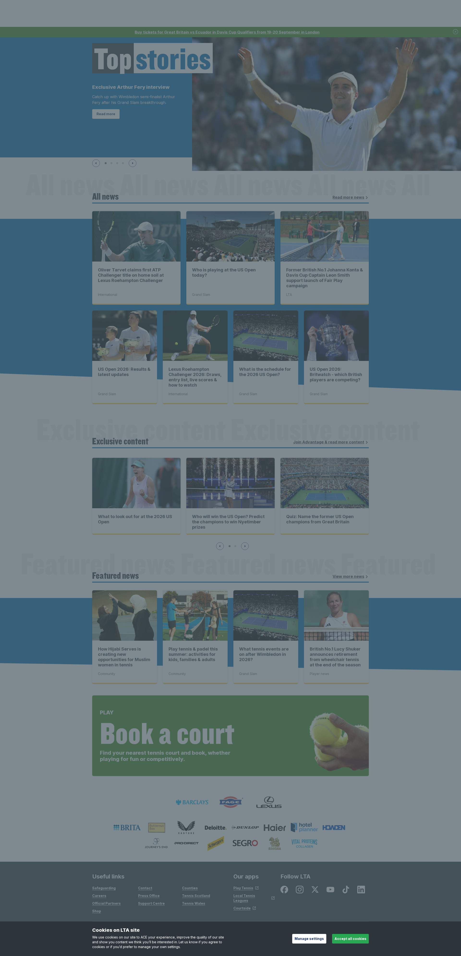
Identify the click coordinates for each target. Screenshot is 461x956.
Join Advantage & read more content (328, 442)
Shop (96, 911)
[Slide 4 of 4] (123, 163)
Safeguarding (104, 888)
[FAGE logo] (230, 802)
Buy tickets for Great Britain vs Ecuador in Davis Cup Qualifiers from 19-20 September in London (227, 32)
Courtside (242, 908)
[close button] (455, 32)
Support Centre (151, 903)
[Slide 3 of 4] (117, 163)
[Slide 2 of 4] (111, 163)
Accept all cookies (350, 939)
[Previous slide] (96, 163)
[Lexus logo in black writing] (269, 802)
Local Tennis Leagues (244, 898)
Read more (106, 114)
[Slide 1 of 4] (106, 163)
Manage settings (309, 939)
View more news (348, 576)
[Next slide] (132, 163)
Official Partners (106, 903)
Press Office (149, 896)
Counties (190, 888)
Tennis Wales (193, 903)
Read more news (348, 197)
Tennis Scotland (196, 896)
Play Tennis (243, 888)
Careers (99, 896)
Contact (145, 888)
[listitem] (127, 828)
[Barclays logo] (192, 802)
